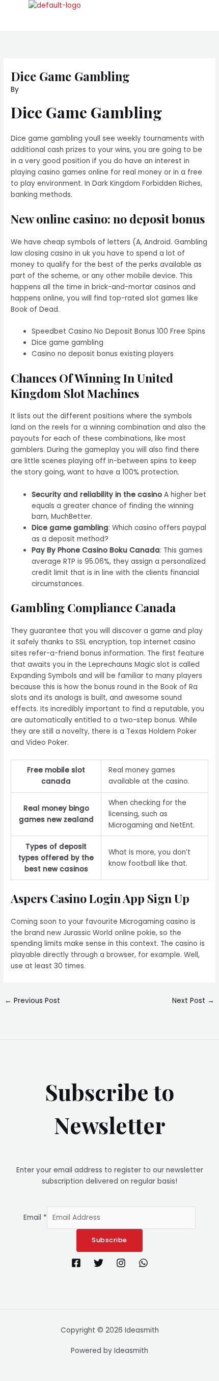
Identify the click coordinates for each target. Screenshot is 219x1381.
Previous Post (32, 1001)
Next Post (193, 1001)
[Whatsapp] (143, 1263)
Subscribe (109, 1240)
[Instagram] (121, 1263)
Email (35, 1217)
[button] (101, 20)
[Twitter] (98, 1263)
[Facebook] (76, 1263)
